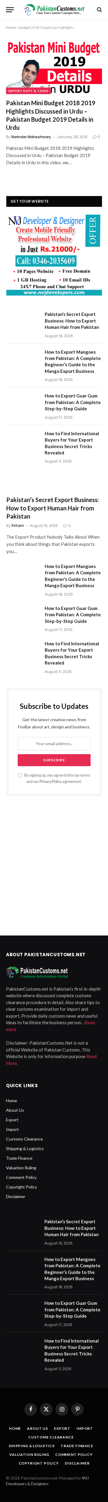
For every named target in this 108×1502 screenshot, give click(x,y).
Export (12, 1119)
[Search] (99, 9)
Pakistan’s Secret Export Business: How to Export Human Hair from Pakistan (72, 320)
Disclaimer (15, 1196)
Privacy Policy (51, 781)
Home (11, 27)
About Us (15, 1110)
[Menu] (10, 9)
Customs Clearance (24, 1138)
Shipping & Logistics (25, 1148)
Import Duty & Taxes (28, 90)
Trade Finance (19, 1158)
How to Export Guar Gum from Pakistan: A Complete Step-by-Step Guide (73, 402)
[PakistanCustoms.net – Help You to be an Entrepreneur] (54, 9)
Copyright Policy (21, 1186)
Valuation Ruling (21, 1167)
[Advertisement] (54, 864)
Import (12, 1129)
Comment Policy (21, 1177)
